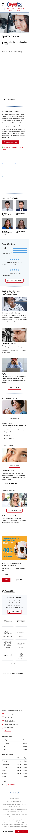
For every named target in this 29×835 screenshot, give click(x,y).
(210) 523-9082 (10, 785)
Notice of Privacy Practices (9, 822)
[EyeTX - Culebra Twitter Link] (17, 793)
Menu (3, 5)
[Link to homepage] (14, 4)
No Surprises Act (21, 821)
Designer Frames (7, 423)
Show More (14, 664)
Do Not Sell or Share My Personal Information (15, 826)
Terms (6, 574)
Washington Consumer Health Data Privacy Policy (14, 824)
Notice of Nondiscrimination (9, 821)
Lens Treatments (9, 438)
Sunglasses (7, 435)
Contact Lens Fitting (8, 470)
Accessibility (17, 819)
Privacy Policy (21, 822)
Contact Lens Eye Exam (11, 483)
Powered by (12, 814)
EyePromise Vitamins (9, 516)
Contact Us (10, 819)
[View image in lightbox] (14, 149)
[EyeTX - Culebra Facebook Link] (12, 793)
